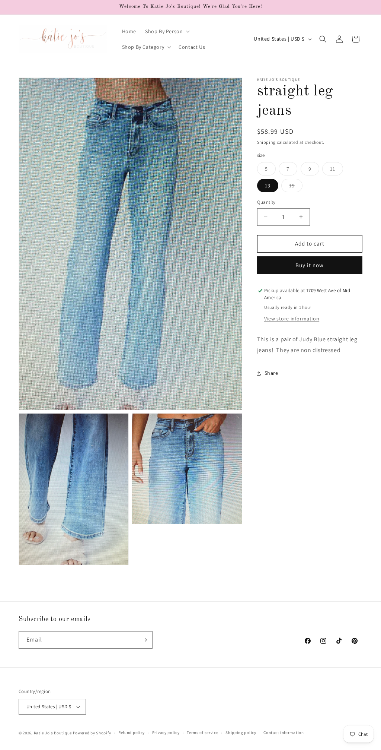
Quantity (266, 202)
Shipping (266, 142)
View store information (291, 318)
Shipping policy (240, 732)
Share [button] (271, 373)
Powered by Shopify (92, 732)
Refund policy (131, 732)
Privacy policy (166, 732)
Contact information (283, 732)
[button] (167, 31)
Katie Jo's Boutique (53, 732)
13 (267, 185)
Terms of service (202, 732)
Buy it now (309, 265)
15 (295, 187)
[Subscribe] (144, 640)
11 (336, 170)
